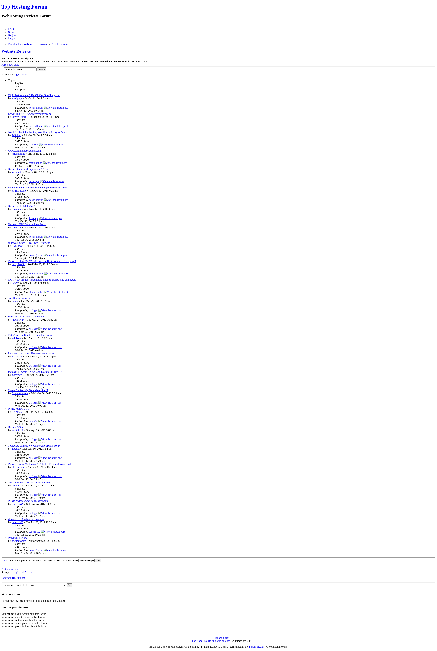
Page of (19, 74)
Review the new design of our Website (29, 169)
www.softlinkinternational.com (24, 150)
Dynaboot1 (18, 245)
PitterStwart (18, 319)
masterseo (17, 374)
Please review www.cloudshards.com (28, 500)
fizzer (15, 282)
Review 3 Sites (16, 427)
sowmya (16, 485)
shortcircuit (18, 430)
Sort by (61, 560)
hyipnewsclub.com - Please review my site (31, 353)
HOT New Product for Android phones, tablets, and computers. (42, 279)
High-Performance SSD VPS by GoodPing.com (34, 95)
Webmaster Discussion (36, 44)
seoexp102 (17, 522)
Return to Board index (13, 577)
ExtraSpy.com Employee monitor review (30, 335)
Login (11, 38)
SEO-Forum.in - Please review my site (29, 482)
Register (13, 35)
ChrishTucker (36, 292)
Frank (15, 301)
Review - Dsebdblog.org (21, 205)
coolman (16, 209)
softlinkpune (18, 153)
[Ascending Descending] (90, 560)
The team (197, 640)
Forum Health (256, 646)
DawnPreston (36, 273)
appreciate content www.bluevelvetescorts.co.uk (34, 445)
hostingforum (36, 107)
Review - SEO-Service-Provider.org (27, 224)
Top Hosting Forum (24, 7)
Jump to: (8, 585)
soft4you (16, 338)
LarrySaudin (18, 264)
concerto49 (18, 504)
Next (6, 560)
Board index (15, 44)
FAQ (11, 28)
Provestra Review (17, 537)
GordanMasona (20, 393)
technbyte (17, 172)
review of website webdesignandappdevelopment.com (37, 187)
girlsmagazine (19, 190)
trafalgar (33, 310)
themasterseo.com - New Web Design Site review (35, 371)
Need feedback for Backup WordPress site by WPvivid (37, 132)
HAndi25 (17, 356)
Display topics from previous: (26, 560)
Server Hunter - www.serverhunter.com (29, 113)
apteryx (16, 448)
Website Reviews (59, 44)
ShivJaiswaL (18, 467)
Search (12, 32)
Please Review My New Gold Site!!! (28, 390)
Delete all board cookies (217, 640)
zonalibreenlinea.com (19, 298)
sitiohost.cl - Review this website (26, 519)
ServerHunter (19, 116)
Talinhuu (16, 135)
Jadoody (33, 218)
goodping (17, 98)
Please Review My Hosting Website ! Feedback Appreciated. (41, 464)
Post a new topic (10, 64)
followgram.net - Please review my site (29, 242)
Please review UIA (18, 408)
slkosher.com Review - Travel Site (26, 316)
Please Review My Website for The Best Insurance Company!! (42, 261)
